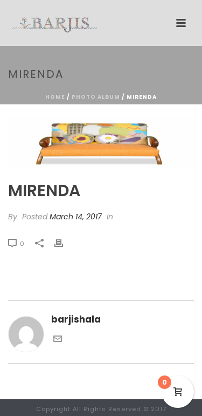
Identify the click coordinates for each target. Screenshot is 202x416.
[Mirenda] (101, 143)
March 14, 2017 (76, 216)
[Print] (64, 242)
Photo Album (96, 97)
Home (55, 97)
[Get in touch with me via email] (57, 339)
